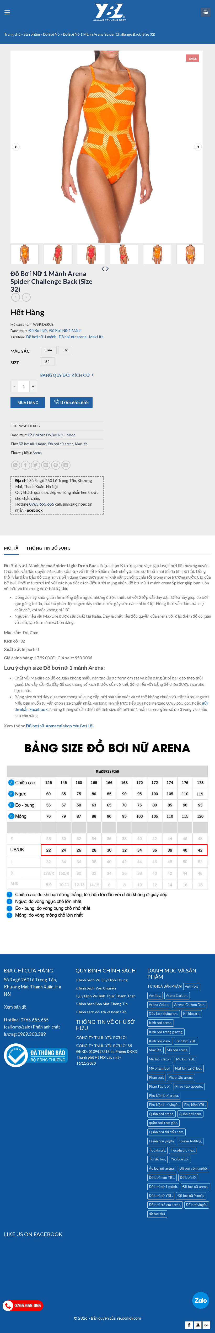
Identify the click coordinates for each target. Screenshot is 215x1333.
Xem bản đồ (15, 1007)
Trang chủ (12, 34)
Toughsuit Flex (182, 1150)
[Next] (198, 147)
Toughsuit (157, 1150)
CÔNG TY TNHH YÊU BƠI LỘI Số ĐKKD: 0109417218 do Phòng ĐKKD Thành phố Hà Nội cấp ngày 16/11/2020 (106, 1054)
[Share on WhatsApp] (15, 465)
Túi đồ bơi (157, 1159)
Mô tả (11, 547)
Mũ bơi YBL (185, 1059)
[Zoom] (17, 236)
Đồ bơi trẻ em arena (164, 1205)
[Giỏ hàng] (206, 12)
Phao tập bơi (159, 1086)
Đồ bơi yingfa (196, 1205)
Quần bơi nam (190, 1114)
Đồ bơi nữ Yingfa (191, 1195)
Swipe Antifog (190, 1141)
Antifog (154, 995)
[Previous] (15, 147)
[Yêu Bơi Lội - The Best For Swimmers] (109, 12)
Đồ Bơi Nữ (51, 34)
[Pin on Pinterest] (55, 465)
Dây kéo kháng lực (163, 1013)
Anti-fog (191, 986)
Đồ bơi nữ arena (73, 336)
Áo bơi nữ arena (161, 1168)
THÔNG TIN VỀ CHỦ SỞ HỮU (105, 1025)
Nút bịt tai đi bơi (188, 1068)
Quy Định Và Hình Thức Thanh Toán (106, 996)
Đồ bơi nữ (188, 1177)
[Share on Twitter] (35, 465)
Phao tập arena (181, 1077)
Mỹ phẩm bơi (159, 1068)
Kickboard (191, 1013)
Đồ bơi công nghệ (193, 1168)
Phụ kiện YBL (194, 1105)
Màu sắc (20, 351)
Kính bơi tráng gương (165, 1032)
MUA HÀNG (28, 402)
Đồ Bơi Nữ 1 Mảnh (65, 330)
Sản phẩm (32, 34)
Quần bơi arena (161, 1114)
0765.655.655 (74, 402)
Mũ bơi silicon (160, 1059)
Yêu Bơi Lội (180, 1159)
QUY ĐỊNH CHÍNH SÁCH (106, 970)
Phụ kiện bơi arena (163, 1095)
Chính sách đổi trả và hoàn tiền (101, 1012)
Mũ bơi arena (177, 1050)
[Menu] (7, 12)
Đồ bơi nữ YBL (160, 1195)
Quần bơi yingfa (161, 1141)
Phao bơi (156, 1077)
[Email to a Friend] (45, 465)
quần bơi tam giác (163, 1123)
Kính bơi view (159, 1041)
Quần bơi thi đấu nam (166, 1132)
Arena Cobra (159, 1005)
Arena (37, 453)
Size (14, 362)
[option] (48, 350)
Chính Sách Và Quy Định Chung (102, 980)
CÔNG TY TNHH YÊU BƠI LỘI (101, 1037)
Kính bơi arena (160, 1023)
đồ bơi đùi (157, 1214)
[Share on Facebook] (25, 465)
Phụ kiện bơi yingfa (164, 1105)
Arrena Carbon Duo (189, 1005)
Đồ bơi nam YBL (161, 1177)
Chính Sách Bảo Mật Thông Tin (102, 1004)
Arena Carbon (176, 995)
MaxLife (96, 336)
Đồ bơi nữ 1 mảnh (41, 336)
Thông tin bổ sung (48, 547)
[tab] (11, 549)
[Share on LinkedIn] (66, 465)
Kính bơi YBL (185, 1041)
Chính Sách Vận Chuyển (96, 988)
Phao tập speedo (188, 1086)
